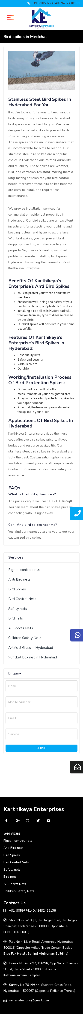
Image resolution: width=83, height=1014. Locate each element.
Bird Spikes (17, 589)
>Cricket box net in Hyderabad (32, 657)
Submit (41, 748)
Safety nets (17, 608)
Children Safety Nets (25, 638)
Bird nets (15, 618)
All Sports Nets (20, 628)
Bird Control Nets (22, 599)
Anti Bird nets (19, 579)
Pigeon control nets (24, 569)
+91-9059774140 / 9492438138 (56, 3)
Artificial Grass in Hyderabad (30, 647)
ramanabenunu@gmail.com (29, 1000)
